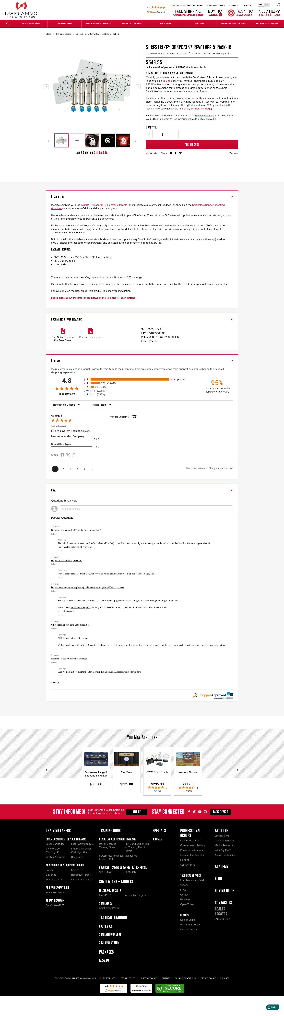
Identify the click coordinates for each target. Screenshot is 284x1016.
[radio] (142, 379)
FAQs (183, 890)
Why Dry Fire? (223, 850)
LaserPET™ (105, 895)
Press (220, 811)
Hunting (184, 859)
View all (55, 682)
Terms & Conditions (185, 978)
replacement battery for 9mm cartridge (69, 658)
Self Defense (187, 864)
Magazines (131, 855)
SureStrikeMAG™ (55, 900)
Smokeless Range (109, 908)
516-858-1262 (222, 919)
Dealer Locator (188, 929)
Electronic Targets (110, 890)
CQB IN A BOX (105, 926)
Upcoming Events (225, 840)
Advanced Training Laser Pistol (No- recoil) (123, 867)
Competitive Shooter (192, 855)
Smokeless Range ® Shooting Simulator (96, 774)
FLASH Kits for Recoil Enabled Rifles (111, 857)
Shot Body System (109, 942)
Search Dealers (215, 6)
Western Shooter (188, 772)
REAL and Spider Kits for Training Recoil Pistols (137, 847)
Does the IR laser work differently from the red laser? (76, 530)
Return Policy (128, 978)
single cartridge (202, 108)
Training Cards (54, 879)
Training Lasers (63, 34)
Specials (157, 839)
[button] (59, 551)
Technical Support (190, 875)
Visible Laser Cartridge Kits (53, 850)
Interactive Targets (135, 895)
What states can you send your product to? (70, 624)
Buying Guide (224, 890)
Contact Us (223, 902)
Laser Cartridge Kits (82, 844)
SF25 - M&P (105, 872)
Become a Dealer (190, 924)
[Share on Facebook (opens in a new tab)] (62, 455)
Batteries (51, 874)
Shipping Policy (149, 978)
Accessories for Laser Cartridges (65, 865)
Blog (218, 878)
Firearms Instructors (191, 850)
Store (48, 34)
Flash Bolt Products (57, 892)
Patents (166, 978)
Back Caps (77, 857)
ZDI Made (224, 978)
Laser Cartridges (55, 844)
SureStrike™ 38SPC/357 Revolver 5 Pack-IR (97, 34)
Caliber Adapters (55, 857)
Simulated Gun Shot (110, 934)
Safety (49, 870)
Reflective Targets (81, 874)
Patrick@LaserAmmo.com (116, 573)
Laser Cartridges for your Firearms (66, 839)
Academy (222, 866)
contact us (199, 645)
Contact (184, 894)
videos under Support (80, 607)
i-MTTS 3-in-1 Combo (157, 772)
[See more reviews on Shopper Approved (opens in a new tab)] (73, 455)
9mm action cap (204, 115)
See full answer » (66, 611)
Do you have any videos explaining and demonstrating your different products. (87, 587)
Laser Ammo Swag (81, 879)
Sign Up (137, 811)
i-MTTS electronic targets (112, 205)
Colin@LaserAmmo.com (88, 573)
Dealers (184, 915)
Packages (104, 960)
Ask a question (223, 53)
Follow (54, 534)
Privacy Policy (208, 978)
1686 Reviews (70, 393)
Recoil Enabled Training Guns (107, 845)
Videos (184, 885)
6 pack (169, 81)
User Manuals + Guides (193, 880)
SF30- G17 (130, 872)
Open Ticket (187, 904)
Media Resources (225, 845)
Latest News (222, 835)
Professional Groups (190, 833)
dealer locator (185, 645)
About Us (247, 6)
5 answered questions (200, 53)
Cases (74, 870)
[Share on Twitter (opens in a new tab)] (68, 454)
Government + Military (193, 845)
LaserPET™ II (88, 205)
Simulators (105, 903)
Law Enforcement (190, 840)
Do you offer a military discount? (66, 560)
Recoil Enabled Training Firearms (117, 839)
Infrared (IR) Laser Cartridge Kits (81, 850)
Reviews (185, 899)
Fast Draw (126, 772)
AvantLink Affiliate (225, 855)
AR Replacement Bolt (57, 887)
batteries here (134, 671)
